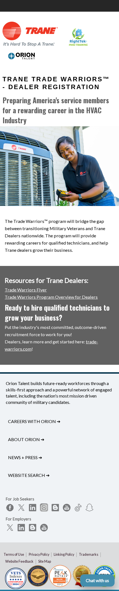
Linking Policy (64, 554)
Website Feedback (19, 561)
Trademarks (88, 554)
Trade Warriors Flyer (26, 289)
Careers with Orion (34, 421)
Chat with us (97, 580)
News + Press (25, 457)
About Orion (26, 439)
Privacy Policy (39, 554)
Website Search (29, 475)
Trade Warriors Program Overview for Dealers (51, 297)
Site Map (44, 561)
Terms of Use (14, 554)
